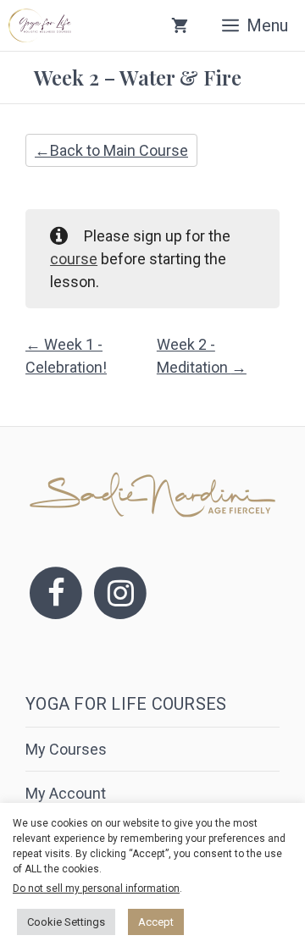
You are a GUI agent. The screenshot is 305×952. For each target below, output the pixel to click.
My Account (65, 793)
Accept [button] (156, 922)
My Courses (66, 749)
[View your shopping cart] (179, 25)
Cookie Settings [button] (66, 922)
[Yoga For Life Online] (39, 25)
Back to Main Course (119, 150)
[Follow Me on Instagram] (120, 592)
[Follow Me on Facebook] (55, 592)
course (73, 259)
